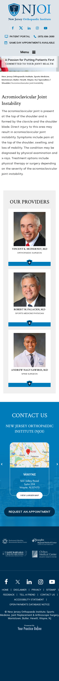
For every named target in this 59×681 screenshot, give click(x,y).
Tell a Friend (27, 594)
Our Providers (29, 202)
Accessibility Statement (29, 599)
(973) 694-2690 (46, 36)
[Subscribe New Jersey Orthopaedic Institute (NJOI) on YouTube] (45, 28)
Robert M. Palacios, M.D (29, 311)
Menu (24, 52)
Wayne (29, 474)
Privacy (36, 589)
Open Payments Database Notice (30, 604)
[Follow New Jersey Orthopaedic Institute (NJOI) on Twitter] (21, 28)
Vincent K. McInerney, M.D (29, 250)
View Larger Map (29, 495)
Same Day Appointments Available (32, 42)
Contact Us (47, 594)
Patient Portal (20, 36)
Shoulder (6, 83)
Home (5, 589)
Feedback (8, 594)
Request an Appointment (29, 512)
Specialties (44, 80)
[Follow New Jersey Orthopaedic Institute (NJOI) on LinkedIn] (29, 28)
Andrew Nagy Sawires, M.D (29, 371)
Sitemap (51, 589)
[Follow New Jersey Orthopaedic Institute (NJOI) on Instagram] (37, 28)
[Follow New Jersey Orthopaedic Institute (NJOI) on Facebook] (13, 28)
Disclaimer (20, 589)
